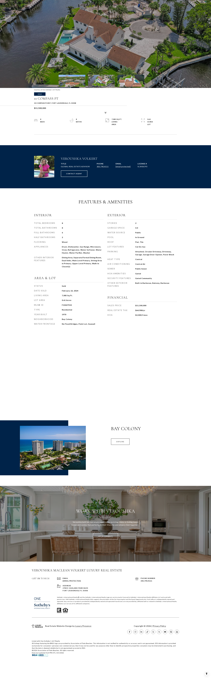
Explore (120, 442)
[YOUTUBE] (165, 632)
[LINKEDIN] (141, 632)
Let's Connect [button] (105, 536)
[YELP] (153, 632)
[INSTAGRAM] (135, 632)
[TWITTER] (159, 632)
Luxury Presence (83, 626)
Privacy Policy (159, 626)
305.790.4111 (103, 166)
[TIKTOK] (147, 632)
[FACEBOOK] (129, 632)
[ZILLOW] (177, 632)
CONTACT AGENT (74, 174)
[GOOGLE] (171, 632)
